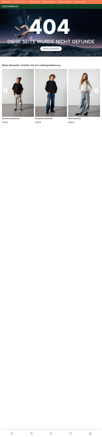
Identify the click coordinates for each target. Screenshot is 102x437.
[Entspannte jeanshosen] (18, 93)
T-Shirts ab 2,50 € (19, 2)
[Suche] (31, 433)
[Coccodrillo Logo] (10, 6)
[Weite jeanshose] (84, 93)
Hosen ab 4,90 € (34, 2)
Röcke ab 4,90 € (79, 2)
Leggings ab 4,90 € (64, 2)
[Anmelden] (51, 433)
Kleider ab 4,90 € (49, 2)
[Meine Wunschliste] (70, 433)
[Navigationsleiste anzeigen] (12, 433)
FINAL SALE (6, 2)
